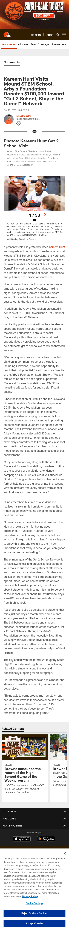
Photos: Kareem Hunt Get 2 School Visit (31, 143)
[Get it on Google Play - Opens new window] (46, 840)
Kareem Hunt (57, 247)
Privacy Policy (30, 896)
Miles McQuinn (23, 116)
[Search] (57, 34)
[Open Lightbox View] (34, 208)
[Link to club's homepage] (7, 33)
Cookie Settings (34, 903)
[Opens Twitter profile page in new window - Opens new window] (18, 123)
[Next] (45, 214)
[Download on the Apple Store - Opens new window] (21, 839)
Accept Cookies (34, 923)
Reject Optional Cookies (34, 913)
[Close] (65, 853)
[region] (34, 889)
